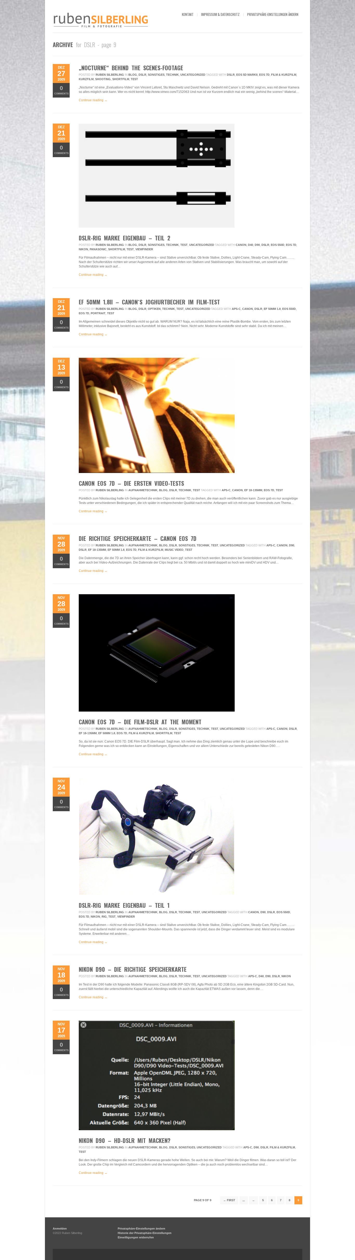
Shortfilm (120, 79)
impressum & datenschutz (220, 14)
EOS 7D (264, 74)
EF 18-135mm (253, 490)
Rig (104, 916)
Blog (132, 74)
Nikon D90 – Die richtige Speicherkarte (133, 969)
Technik (172, 74)
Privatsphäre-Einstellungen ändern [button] (272, 14)
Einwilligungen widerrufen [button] (136, 1237)
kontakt (188, 14)
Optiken (154, 308)
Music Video (174, 549)
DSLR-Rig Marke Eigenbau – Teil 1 (124, 905)
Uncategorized (192, 74)
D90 (257, 244)
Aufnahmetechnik (142, 490)
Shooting (103, 79)
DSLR (142, 74)
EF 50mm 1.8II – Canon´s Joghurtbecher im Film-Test (149, 302)
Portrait (98, 313)
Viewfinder (144, 249)
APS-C (236, 308)
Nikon (83, 249)
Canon (241, 244)
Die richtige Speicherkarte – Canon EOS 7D (137, 538)
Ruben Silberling (110, 74)
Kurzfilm (86, 79)
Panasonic (98, 249)
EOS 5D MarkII (247, 74)
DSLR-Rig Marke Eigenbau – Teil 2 (124, 238)
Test (134, 79)
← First (229, 1200)
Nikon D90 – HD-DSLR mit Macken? (124, 1140)
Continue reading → (93, 100)
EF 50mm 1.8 (272, 308)
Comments (61, 90)
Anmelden (60, 1228)
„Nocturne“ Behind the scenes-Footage (131, 67)
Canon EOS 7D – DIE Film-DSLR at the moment (140, 722)
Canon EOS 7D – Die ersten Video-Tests (131, 483)
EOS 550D (277, 244)
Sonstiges (156, 74)
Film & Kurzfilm (283, 74)
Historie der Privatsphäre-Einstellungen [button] (145, 1233)
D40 (250, 244)
